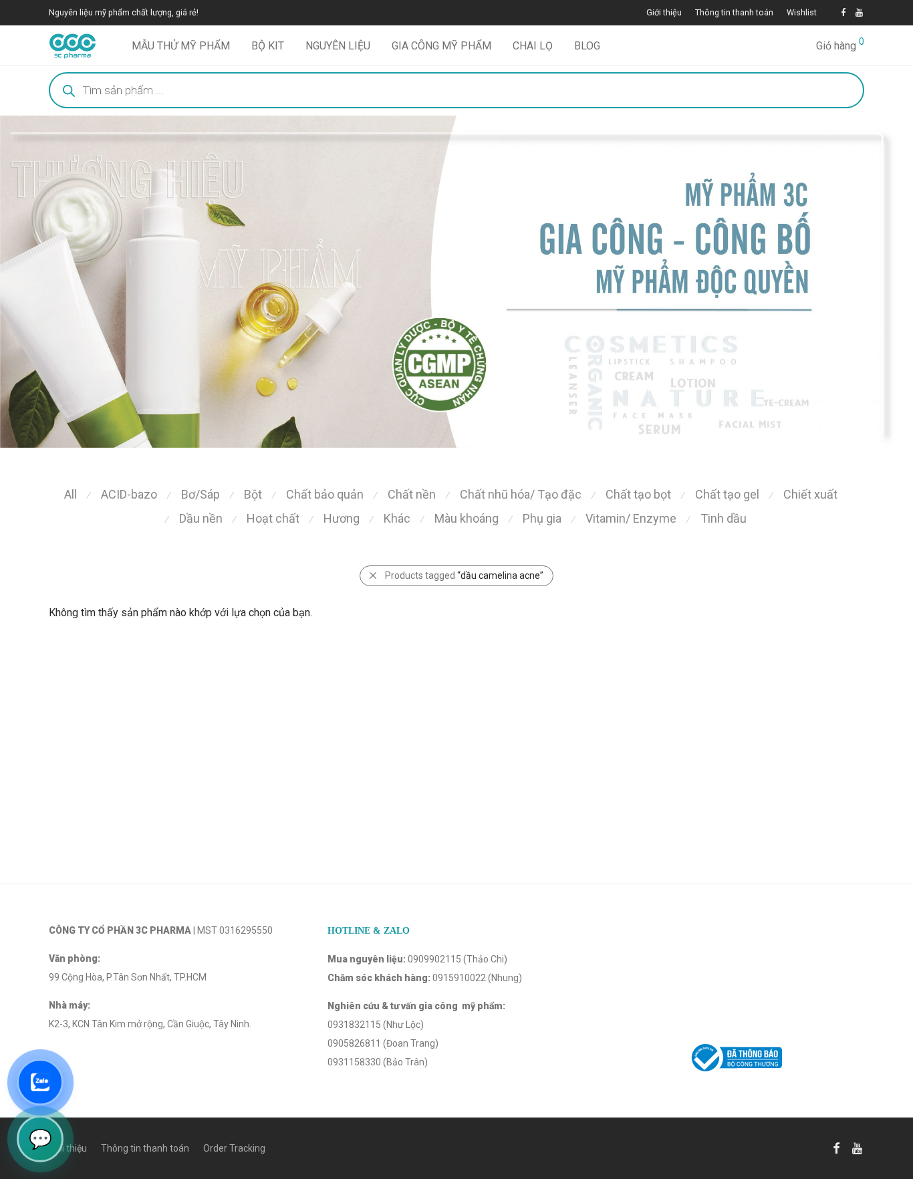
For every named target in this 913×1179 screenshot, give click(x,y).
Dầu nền (201, 518)
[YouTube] (860, 12)
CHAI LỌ (533, 45)
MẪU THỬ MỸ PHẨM (181, 45)
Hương (341, 518)
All (70, 494)
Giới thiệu (664, 13)
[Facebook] (843, 12)
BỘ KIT (267, 45)
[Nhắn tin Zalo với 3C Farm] (40, 1082)
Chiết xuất (810, 494)
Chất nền (412, 494)
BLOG (587, 45)
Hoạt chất (273, 518)
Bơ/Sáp (200, 494)
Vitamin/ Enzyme (630, 518)
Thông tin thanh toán (734, 13)
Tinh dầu (723, 518)
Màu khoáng (466, 518)
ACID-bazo (129, 494)
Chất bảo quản (325, 494)
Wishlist (802, 13)
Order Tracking (234, 1148)
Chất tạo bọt (638, 494)
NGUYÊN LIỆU (337, 45)
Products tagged (464, 575)
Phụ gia (542, 518)
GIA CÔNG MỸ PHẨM (441, 45)
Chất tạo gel (727, 494)
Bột (253, 494)
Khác (397, 518)
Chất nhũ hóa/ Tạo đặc (520, 494)
